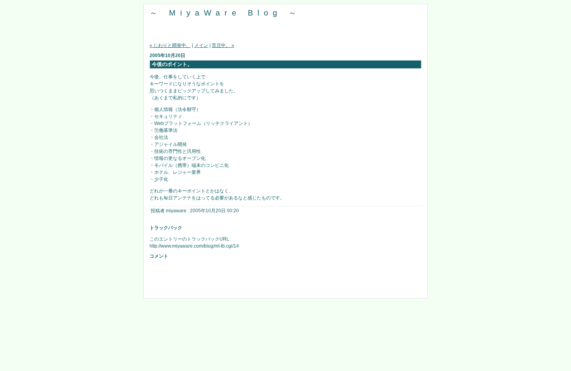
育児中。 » (223, 45)
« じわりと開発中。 (170, 45)
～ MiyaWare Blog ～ (225, 13)
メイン (201, 45)
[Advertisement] (285, 280)
